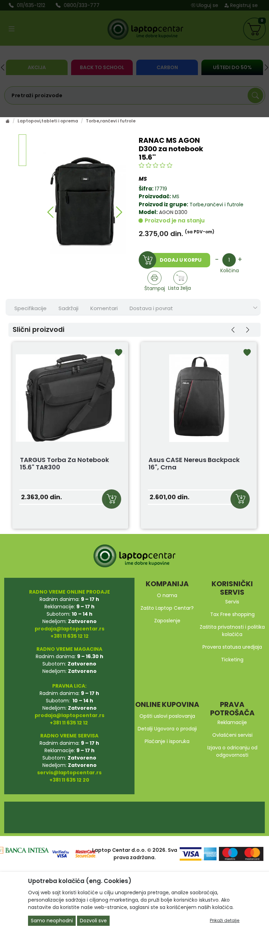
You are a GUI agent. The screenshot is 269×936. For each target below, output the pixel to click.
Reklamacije (232, 722)
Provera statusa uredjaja (232, 646)
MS (175, 196)
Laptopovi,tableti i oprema (48, 121)
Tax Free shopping (232, 614)
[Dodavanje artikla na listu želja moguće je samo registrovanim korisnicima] (180, 277)
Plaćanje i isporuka (167, 741)
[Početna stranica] (8, 121)
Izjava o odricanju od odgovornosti (232, 751)
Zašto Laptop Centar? (167, 607)
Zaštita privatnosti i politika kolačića (232, 630)
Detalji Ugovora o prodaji (167, 728)
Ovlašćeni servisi (232, 734)
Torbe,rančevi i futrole (111, 121)
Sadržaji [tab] (68, 308)
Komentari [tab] (104, 308)
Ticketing (232, 659)
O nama (167, 595)
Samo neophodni (52, 920)
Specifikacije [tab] (30, 308)
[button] (50, 212)
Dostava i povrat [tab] (151, 308)
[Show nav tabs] (255, 307)
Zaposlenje (167, 620)
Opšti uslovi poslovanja (167, 716)
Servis (232, 601)
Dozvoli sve (93, 920)
